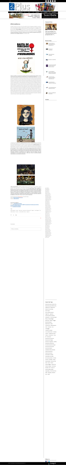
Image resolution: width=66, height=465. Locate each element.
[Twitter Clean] (52, 463)
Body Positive (47, 323)
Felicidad (46, 367)
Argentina (27, 211)
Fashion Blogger (48, 364)
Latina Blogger (36, 210)
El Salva (46, 359)
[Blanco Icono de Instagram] (50, 463)
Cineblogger (47, 328)
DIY (46, 336)
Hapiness (53, 372)
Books (52, 323)
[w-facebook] (49, 464)
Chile (46, 326)
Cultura (46, 335)
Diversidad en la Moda (49, 354)
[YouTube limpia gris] (52, 1)
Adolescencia (52, 307)
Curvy (55, 335)
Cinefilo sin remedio (48, 330)
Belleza (51, 320)
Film (50, 367)
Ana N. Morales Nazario (49, 312)
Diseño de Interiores (48, 353)
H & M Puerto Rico (53, 370)
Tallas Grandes (13, 211)
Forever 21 (53, 367)
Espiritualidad (47, 361)
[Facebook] (46, 461)
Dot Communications (49, 357)
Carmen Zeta (47, 325)
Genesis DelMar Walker (49, 369)
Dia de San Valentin (48, 348)
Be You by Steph (54, 317)
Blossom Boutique (48, 322)
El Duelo (54, 357)
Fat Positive (54, 366)
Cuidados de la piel (52, 333)
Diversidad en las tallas (49, 356)
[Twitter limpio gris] (50, 1)
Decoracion (49, 336)
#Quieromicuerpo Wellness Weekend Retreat (51, 305)
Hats (46, 374)
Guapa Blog (47, 370)
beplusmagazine (13, 210)
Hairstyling (49, 372)
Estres (46, 362)
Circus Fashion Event (49, 331)
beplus (17, 210)
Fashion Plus (54, 364)
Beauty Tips (47, 320)
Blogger (33, 210)
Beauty (46, 318)
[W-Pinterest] (55, 463)
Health (49, 374)
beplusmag (20, 210)
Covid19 (46, 333)
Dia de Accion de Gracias (49, 346)
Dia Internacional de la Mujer (50, 344)
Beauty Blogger (51, 318)
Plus (40, 210)
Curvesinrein (51, 335)
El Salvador (50, 359)
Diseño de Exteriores (48, 351)
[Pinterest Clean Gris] (55, 1)
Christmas (49, 326)
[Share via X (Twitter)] (13, 214)
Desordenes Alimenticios (49, 343)
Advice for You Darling (49, 309)
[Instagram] (47, 461)
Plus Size (17, 211)
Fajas (49, 362)
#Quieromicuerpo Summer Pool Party (51, 304)
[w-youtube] (53, 463)
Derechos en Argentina (49, 341)
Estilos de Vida (53, 361)
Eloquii (54, 359)
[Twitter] (49, 461)
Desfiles (55, 341)
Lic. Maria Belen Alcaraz (22, 211)
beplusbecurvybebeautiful (27, 210)
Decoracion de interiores (49, 338)
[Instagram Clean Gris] (48, 1)
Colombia (54, 331)
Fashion (51, 362)
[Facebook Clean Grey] (46, 1)
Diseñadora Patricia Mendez (50, 349)
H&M (46, 372)
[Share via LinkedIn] (16, 214)
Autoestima (47, 317)
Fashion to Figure (48, 366)
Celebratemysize (53, 325)
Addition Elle (47, 307)
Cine (52, 326)
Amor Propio (47, 310)
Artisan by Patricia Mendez (50, 315)
